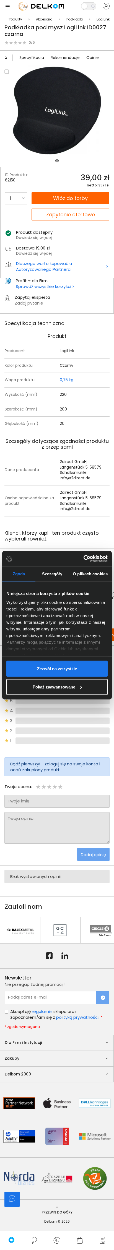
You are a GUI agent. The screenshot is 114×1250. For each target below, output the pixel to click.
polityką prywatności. (77, 1017)
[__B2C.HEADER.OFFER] (102, 1240)
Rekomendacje (65, 57)
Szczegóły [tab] (52, 573)
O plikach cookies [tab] (90, 573)
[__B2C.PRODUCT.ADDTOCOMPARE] (6, 71)
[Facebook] (49, 956)
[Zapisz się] (102, 997)
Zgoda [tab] (19, 573)
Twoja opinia (20, 818)
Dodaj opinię (93, 854)
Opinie (92, 57)
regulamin (42, 1011)
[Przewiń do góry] (8, 58)
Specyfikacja (31, 57)
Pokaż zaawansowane (54, 686)
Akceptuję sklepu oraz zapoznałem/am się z (56, 1014)
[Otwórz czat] (12, 1199)
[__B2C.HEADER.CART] (79, 1240)
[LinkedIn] (64, 956)
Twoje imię (18, 801)
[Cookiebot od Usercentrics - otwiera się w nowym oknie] (83, 558)
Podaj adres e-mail (27, 997)
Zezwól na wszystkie (57, 668)
